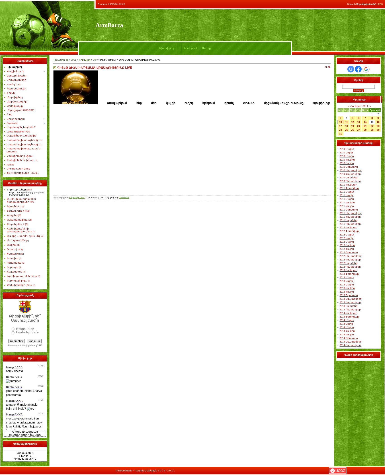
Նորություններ (16, 189)
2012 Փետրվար (349, 231)
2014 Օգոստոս (349, 338)
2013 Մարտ (347, 277)
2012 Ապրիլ (347, 238)
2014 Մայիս (347, 327)
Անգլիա (11, 245)
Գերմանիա (14, 262)
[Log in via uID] (350, 69)
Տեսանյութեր (15, 210)
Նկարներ (13, 206)
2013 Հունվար (348, 270)
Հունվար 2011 (359, 106)
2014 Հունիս (347, 331)
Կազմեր (12, 215)
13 (358, 122)
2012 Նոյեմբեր (348, 263)
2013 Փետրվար (349, 274)
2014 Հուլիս (347, 334)
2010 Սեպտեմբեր (351, 170)
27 (358, 129)
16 (378, 122)
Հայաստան (14, 271)
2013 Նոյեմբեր (348, 306)
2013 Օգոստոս (349, 295)
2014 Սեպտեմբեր (351, 341)
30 (378, 129)
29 (372, 129)
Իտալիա (12, 258)
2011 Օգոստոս (349, 209)
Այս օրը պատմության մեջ (23, 236)
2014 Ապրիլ (347, 323)
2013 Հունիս (347, 288)
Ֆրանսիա (13, 249)
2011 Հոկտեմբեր (350, 216)
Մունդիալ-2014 (16, 240)
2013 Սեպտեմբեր (351, 298)
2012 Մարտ (347, 234)
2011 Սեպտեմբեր (351, 213)
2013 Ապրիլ (347, 281)
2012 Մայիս (347, 241)
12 (352, 122)
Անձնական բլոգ (17, 219)
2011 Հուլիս (347, 206)
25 (346, 129)
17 (340, 126)
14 (365, 122)
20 (358, 126)
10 (94, 59)
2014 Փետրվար (349, 316)
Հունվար (84, 59)
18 (346, 126)
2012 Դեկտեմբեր (350, 266)
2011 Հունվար (348, 184)
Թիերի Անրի (25, 328)
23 (378, 126)
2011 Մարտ (347, 191)
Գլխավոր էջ (166, 48)
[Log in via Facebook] (358, 69)
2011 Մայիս (347, 199)
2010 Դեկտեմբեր (350, 181)
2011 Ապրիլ (347, 195)
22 (372, 126)
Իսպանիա (14, 253)
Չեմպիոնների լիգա (19, 285)
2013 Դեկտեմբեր (350, 309)
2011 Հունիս (347, 202)
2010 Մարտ (347, 149)
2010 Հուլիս (347, 163)
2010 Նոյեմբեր (348, 177)
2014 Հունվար (348, 313)
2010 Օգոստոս (349, 166)
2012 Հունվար (348, 227)
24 (340, 129)
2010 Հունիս (347, 159)
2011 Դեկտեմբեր (350, 224)
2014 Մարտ (347, 320)
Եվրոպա (12, 267)
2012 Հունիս (347, 245)
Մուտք (206, 48)
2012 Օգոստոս (349, 252)
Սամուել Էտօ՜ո (27, 332)
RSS (380, 4)
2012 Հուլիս (347, 249)
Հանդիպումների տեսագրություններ (19, 230)
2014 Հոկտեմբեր (350, 345)
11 (346, 122)
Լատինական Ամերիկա (22, 276)
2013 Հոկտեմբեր (350, 302)
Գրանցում (190, 48)
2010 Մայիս (347, 156)
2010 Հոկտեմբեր (350, 174)
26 (352, 129)
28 (365, 129)
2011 (73, 59)
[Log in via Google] (366, 69)
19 (352, 126)
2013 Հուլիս (347, 291)
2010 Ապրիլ (347, 152)
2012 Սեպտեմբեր (351, 256)
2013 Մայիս (347, 284)
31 (340, 133)
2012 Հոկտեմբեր (350, 259)
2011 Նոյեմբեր (348, 220)
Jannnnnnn (124, 197)
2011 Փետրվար (349, 188)
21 (365, 126)
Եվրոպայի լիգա (17, 280)
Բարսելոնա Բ (16, 224)
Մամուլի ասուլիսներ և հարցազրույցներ (21, 200)
